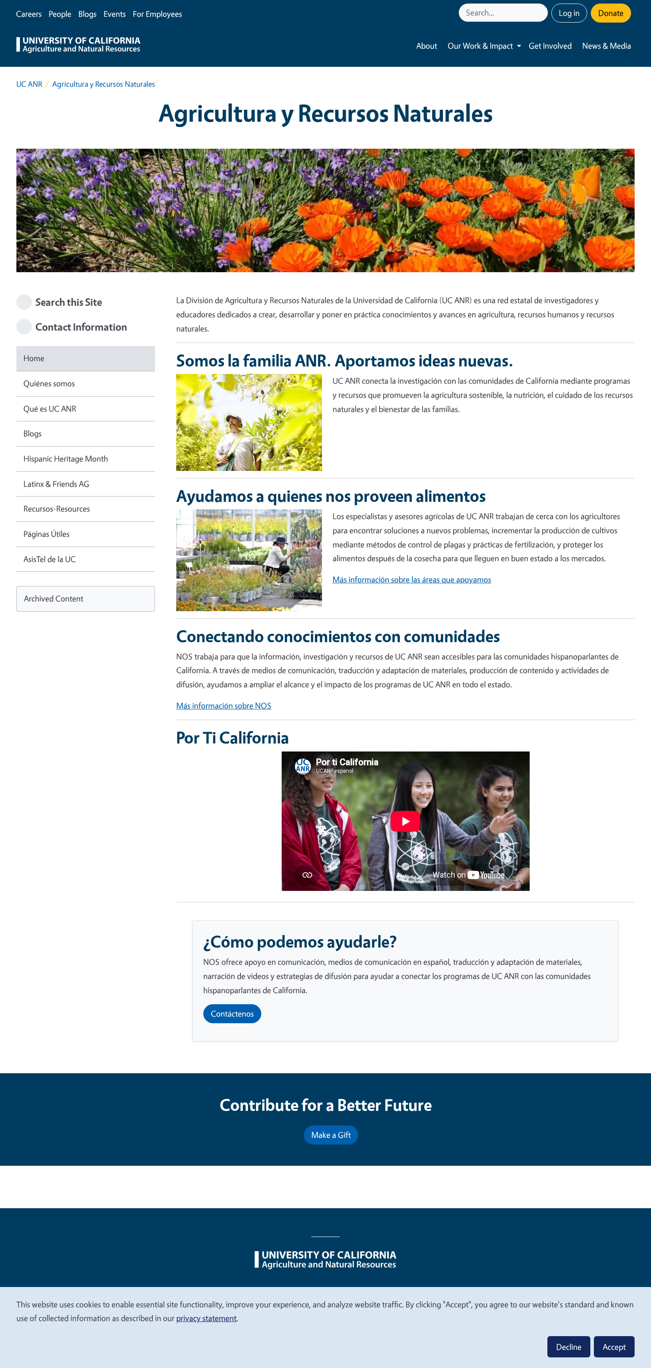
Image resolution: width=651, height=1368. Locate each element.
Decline (568, 1346)
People (60, 13)
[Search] (542, 13)
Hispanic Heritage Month (65, 458)
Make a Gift (331, 1134)
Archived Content (53, 598)
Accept (614, 1346)
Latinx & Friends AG (56, 483)
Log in (569, 13)
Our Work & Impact (480, 45)
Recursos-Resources (56, 508)
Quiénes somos (49, 383)
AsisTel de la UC (49, 559)
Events (115, 13)
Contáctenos (232, 1013)
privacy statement (206, 1318)
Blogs (87, 13)
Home (33, 358)
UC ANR (29, 84)
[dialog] (325, 1327)
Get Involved (550, 45)
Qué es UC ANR (49, 408)
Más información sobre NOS (223, 705)
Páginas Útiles (46, 533)
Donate (611, 13)
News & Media (606, 45)
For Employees (157, 13)
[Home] (78, 46)
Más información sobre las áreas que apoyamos (412, 579)
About (426, 45)
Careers (29, 13)
